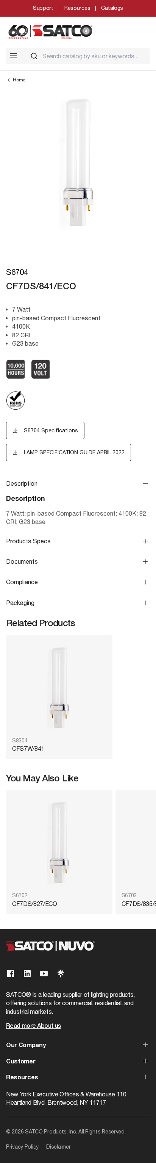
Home (19, 80)
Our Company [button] (25, 1045)
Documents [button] (22, 561)
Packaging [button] (20, 602)
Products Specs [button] (28, 541)
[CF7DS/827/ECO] (59, 841)
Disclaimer (58, 1147)
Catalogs (112, 8)
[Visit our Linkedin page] (27, 973)
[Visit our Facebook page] (10, 973)
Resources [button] (22, 1077)
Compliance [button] (22, 581)
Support (43, 8)
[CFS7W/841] (59, 687)
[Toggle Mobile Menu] (13, 55)
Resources (77, 8)
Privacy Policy (22, 1147)
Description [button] (21, 483)
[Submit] (34, 56)
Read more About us (33, 1026)
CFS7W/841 (28, 748)
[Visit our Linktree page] (60, 973)
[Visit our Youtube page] (43, 973)
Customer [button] (20, 1062)
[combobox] (87, 56)
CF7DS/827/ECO (34, 903)
